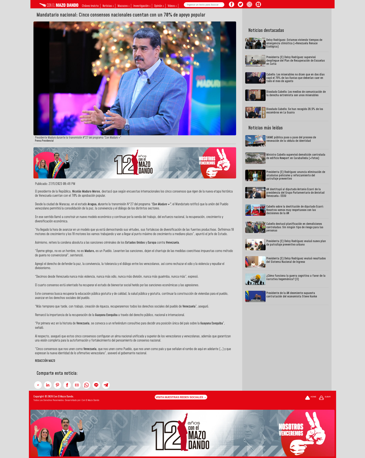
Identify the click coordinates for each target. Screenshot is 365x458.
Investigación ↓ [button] (141, 6)
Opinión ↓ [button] (159, 6)
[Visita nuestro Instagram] (249, 6)
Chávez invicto (90, 6)
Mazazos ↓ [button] (123, 6)
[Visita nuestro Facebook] (231, 6)
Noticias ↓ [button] (108, 6)
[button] (38, 385)
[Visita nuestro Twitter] (240, 6)
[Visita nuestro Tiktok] (258, 6)
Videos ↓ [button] (172, 6)
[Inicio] (59, 6)
